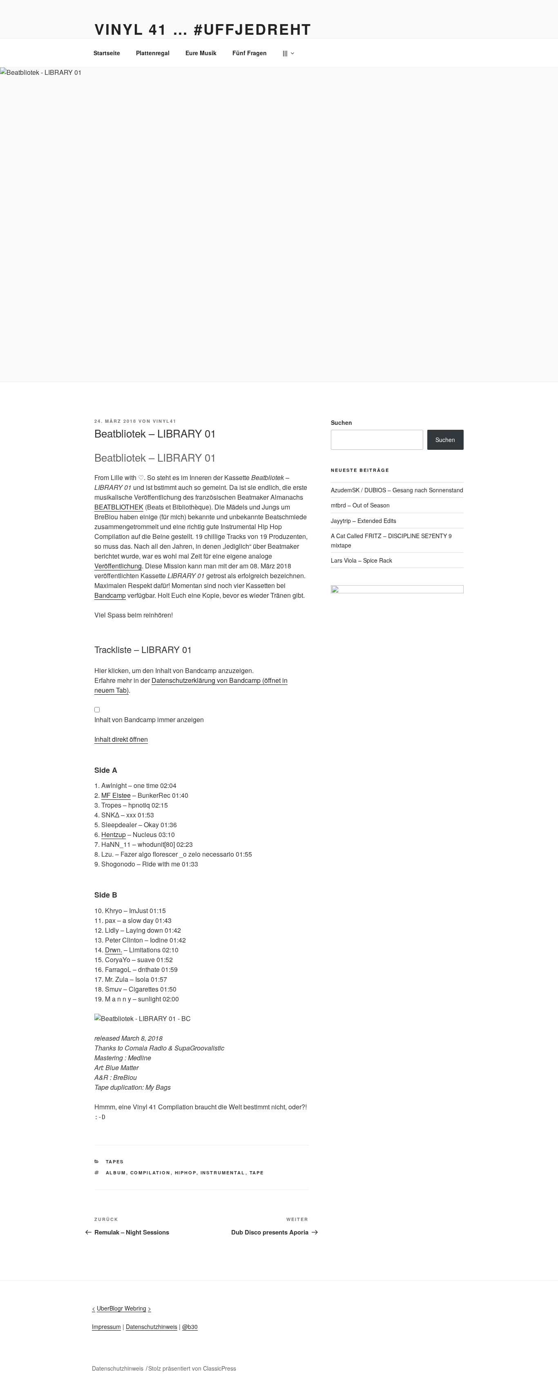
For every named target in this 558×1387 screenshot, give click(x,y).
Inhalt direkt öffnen (121, 739)
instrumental (223, 1172)
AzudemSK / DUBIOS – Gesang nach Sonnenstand (397, 490)
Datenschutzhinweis (151, 1326)
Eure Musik (201, 53)
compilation (150, 1172)
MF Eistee (116, 795)
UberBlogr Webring (121, 1308)
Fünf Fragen (249, 53)
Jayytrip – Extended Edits (363, 520)
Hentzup (113, 834)
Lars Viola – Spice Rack (361, 560)
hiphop (185, 1172)
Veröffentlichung (118, 565)
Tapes (115, 1161)
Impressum (106, 1326)
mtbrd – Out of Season (360, 505)
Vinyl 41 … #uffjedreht (203, 28)
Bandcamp (110, 595)
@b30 (190, 1326)
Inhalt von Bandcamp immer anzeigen (149, 719)
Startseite (107, 53)
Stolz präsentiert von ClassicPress (192, 1368)
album (116, 1172)
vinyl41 (164, 421)
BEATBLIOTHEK (118, 507)
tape (257, 1172)
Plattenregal (153, 53)
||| (285, 53)
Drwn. (113, 949)
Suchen (341, 422)
